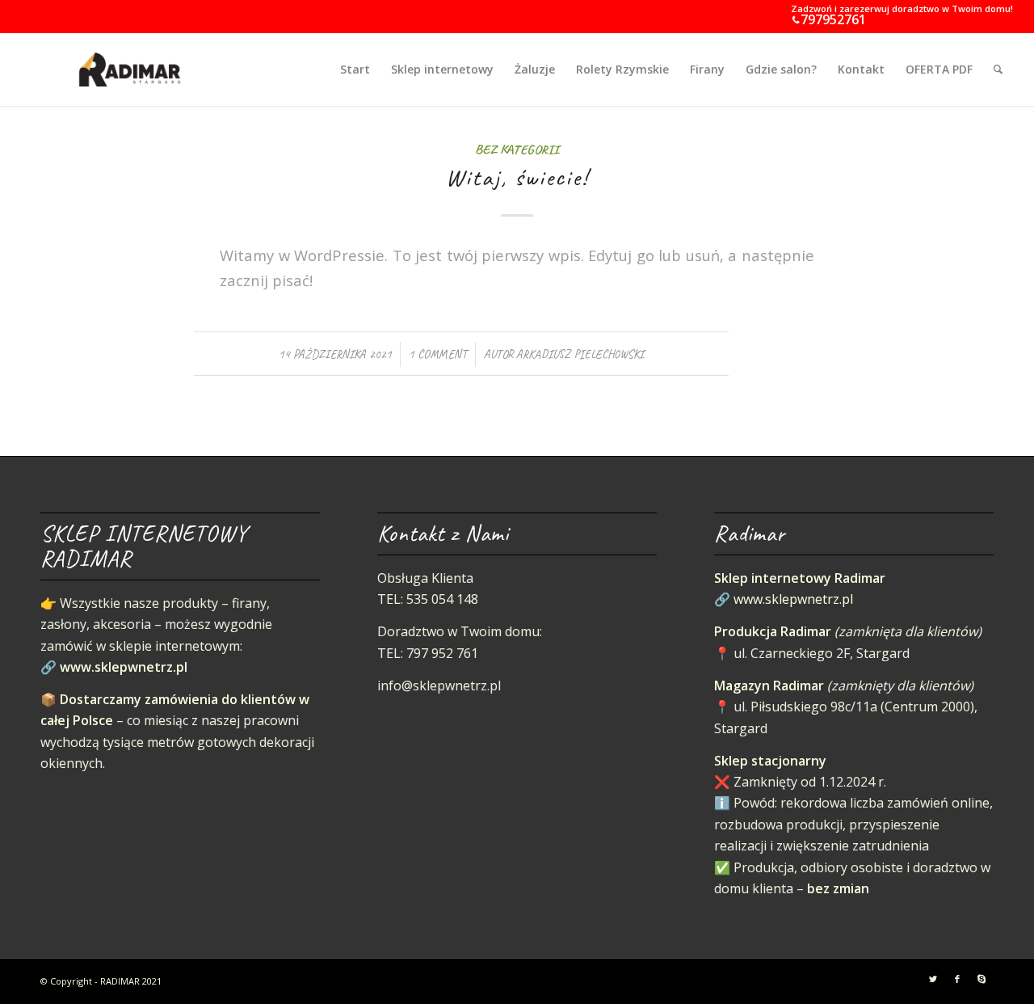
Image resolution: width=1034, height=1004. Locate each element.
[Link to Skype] (981, 979)
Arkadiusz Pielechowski (580, 354)
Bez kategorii (517, 149)
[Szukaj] (998, 69)
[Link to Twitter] (933, 979)
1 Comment (438, 354)
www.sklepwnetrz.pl (123, 667)
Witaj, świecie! (517, 177)
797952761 (833, 19)
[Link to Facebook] (957, 979)
